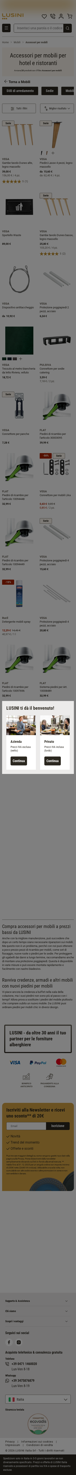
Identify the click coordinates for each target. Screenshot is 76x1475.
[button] (21, 742)
